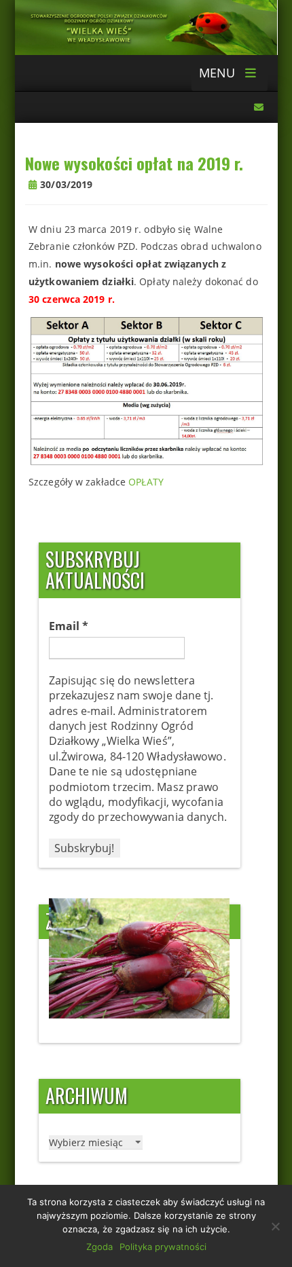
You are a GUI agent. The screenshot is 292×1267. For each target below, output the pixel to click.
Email (69, 626)
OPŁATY (146, 481)
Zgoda (99, 1246)
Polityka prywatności (163, 1246)
